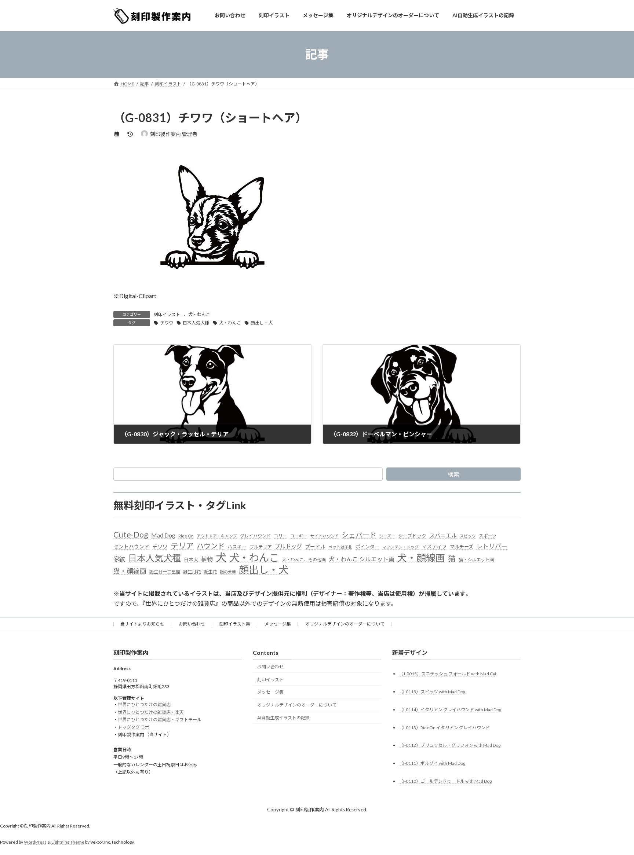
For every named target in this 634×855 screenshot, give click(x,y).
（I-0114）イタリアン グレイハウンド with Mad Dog (450, 709)
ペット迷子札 (340, 546)
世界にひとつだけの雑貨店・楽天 (151, 712)
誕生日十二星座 (164, 572)
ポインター (367, 547)
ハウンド (211, 546)
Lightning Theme (67, 842)
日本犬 (191, 559)
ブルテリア (260, 547)
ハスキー (237, 547)
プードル (315, 547)
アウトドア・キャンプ (217, 535)
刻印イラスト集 (234, 624)
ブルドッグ (288, 546)
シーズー (387, 535)
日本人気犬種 (196, 323)
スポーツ (487, 536)
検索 (453, 474)
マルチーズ (461, 547)
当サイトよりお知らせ (142, 624)
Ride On (186, 535)
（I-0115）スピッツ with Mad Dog (432, 691)
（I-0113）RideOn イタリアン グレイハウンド (444, 727)
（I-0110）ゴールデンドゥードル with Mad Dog (445, 781)
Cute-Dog (130, 534)
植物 (207, 558)
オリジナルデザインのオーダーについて (345, 624)
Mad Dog (163, 535)
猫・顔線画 (129, 571)
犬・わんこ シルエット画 (361, 558)
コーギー (298, 535)
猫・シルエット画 (476, 559)
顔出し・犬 (262, 323)
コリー (280, 536)
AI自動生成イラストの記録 (283, 717)
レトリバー (491, 546)
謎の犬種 (228, 571)
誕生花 (210, 572)
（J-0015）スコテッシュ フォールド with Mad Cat (447, 673)
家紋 (119, 559)
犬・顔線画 (421, 558)
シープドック (412, 536)
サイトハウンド (324, 535)
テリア (182, 545)
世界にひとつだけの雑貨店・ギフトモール (159, 720)
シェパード (359, 535)
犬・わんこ (199, 314)
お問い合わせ (192, 624)
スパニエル (443, 535)
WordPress (35, 842)
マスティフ (434, 546)
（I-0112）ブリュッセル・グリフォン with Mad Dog (449, 745)
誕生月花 (192, 572)
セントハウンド (131, 546)
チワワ (166, 323)
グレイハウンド (255, 536)
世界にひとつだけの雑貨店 (144, 705)
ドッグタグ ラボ (133, 727)
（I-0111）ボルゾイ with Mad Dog (432, 763)
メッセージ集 (278, 624)
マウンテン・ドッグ (400, 546)
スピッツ (468, 535)
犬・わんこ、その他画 (304, 559)
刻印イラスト (167, 314)
